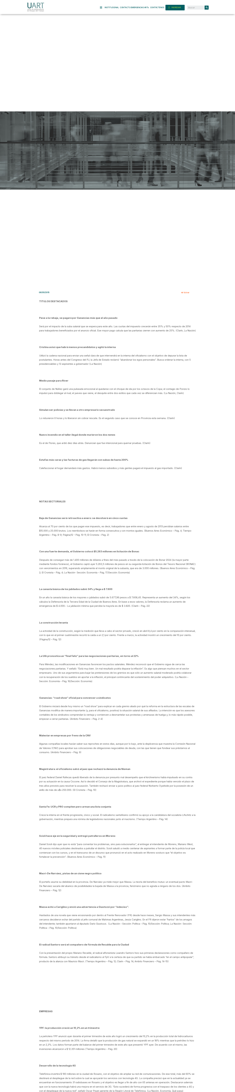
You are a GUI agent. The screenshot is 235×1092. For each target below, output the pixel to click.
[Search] (207, 8)
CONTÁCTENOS (157, 7)
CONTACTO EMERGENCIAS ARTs (134, 7)
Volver (186, 292)
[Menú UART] (102, 7)
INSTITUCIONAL (112, 7)
